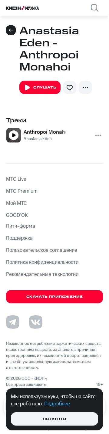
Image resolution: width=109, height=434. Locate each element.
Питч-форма (20, 226)
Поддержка (19, 238)
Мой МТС (16, 203)
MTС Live (16, 179)
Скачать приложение (54, 296)
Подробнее (57, 403)
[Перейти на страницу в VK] (35, 322)
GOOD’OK (17, 215)
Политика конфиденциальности (42, 262)
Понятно (54, 419)
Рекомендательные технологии (42, 274)
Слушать (44, 87)
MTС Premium (22, 191)
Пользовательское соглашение (41, 250)
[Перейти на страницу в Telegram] (12, 322)
